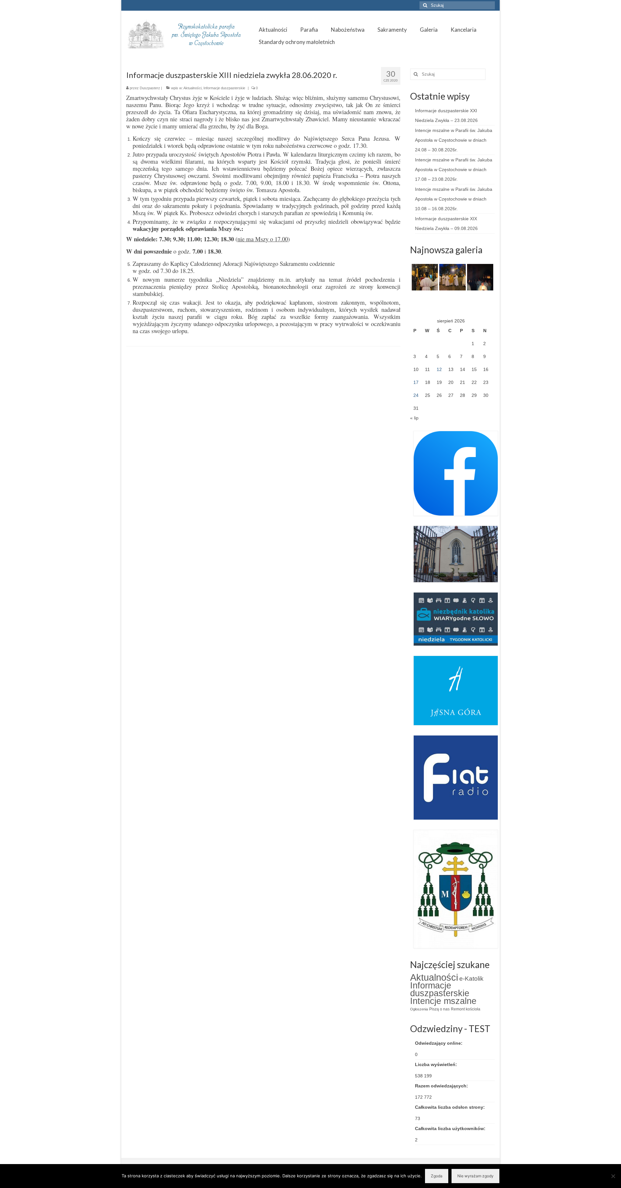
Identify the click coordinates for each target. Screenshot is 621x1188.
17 (416, 382)
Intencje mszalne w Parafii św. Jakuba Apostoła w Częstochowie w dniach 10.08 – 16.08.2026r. (453, 199)
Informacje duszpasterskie (224, 88)
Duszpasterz (150, 88)
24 (416, 395)
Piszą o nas (439, 1009)
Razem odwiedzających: (442, 1085)
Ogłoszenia (419, 1009)
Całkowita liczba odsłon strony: (450, 1107)
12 (439, 369)
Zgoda (436, 1175)
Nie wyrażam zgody (475, 1175)
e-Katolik (471, 978)
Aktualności (192, 88)
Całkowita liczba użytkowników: (451, 1128)
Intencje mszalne (443, 1001)
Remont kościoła (465, 1009)
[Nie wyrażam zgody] (613, 1176)
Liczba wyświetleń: (436, 1064)
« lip (414, 417)
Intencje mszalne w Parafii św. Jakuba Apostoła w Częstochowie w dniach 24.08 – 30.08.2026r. (453, 140)
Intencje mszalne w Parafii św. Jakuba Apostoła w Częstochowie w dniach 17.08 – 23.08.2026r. (453, 169)
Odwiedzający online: (439, 1043)
